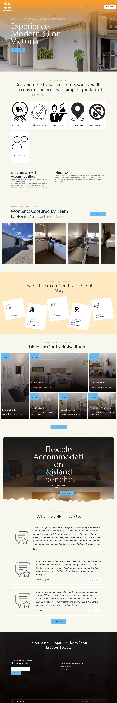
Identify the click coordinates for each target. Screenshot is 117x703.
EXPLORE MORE (58, 427)
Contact (80, 6)
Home (38, 6)
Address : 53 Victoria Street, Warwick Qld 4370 (72, 663)
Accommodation (48, 6)
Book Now (109, 6)
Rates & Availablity (69, 6)
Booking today (97, 214)
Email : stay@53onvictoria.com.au (69, 669)
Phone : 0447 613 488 (66, 666)
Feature (59, 6)
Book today (17, 49)
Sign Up (15, 672)
